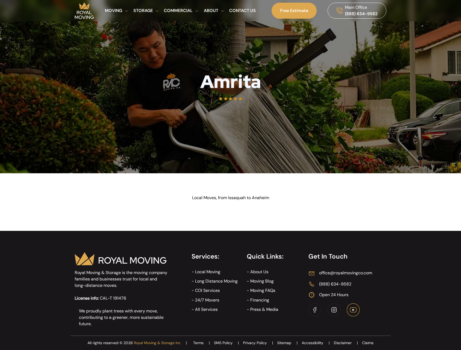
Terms (201, 342)
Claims (367, 342)
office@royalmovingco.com (345, 272)
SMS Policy (226, 342)
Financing (259, 300)
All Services (206, 309)
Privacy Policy (258, 342)
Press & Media (264, 309)
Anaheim (260, 197)
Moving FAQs (262, 290)
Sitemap (287, 342)
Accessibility (315, 342)
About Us (259, 272)
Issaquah (237, 197)
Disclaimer (346, 342)
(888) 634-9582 (361, 14)
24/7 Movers (207, 300)
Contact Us (242, 10)
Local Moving (207, 272)
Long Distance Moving (216, 281)
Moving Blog (262, 281)
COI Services (207, 290)
